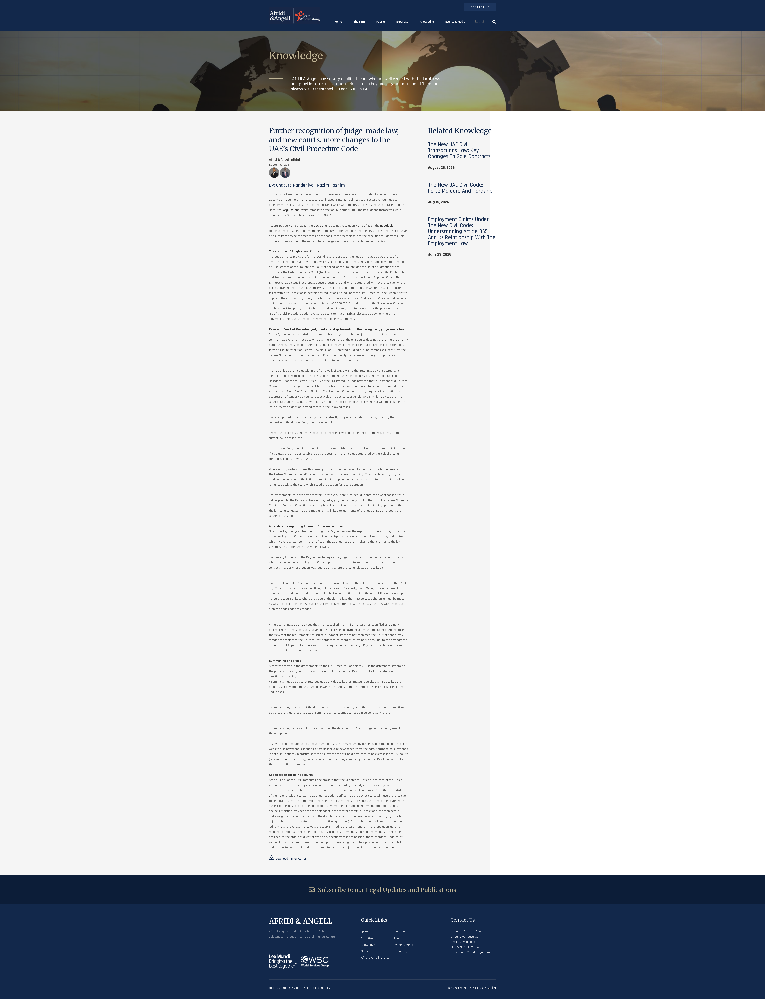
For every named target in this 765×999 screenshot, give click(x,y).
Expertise (402, 22)
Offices (365, 951)
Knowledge (427, 22)
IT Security (400, 951)
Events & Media (455, 22)
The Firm (359, 22)
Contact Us (480, 7)
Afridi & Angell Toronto (375, 958)
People (380, 22)
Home (338, 22)
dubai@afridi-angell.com (475, 952)
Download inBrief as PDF (291, 859)
